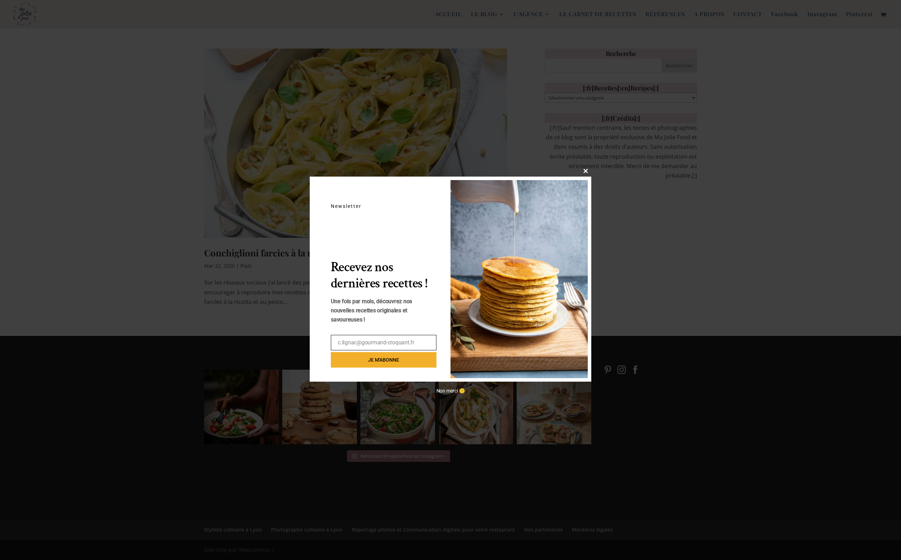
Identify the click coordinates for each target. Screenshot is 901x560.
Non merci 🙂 (450, 391)
